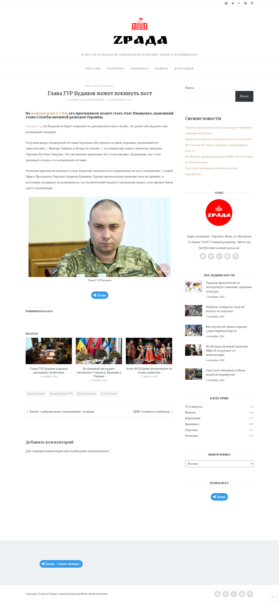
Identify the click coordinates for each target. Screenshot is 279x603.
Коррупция (184, 68)
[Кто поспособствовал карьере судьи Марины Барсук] (193, 330)
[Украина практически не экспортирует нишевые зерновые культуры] (193, 286)
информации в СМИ (49, 113)
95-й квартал (193, 407)
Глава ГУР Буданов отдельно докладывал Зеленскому (49, 371)
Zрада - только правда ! (62, 564)
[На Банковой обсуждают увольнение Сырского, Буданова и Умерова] (99, 351)
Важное (161, 68)
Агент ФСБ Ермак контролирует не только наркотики (149, 371)
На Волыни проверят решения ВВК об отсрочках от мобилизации (227, 350)
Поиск (189, 88)
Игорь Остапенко (87, 393)
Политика (115, 68)
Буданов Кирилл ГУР (61, 393)
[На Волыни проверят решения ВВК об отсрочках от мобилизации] (193, 350)
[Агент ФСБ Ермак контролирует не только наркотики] (149, 351)
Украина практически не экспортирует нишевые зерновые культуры (229, 287)
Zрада (101, 295)
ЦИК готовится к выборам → (153, 412)
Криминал (139, 68)
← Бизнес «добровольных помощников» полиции (60, 412)
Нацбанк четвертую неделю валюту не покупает (218, 139)
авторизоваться (98, 451)
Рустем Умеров (109, 393)
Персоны (93, 68)
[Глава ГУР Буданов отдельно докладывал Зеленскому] (49, 351)
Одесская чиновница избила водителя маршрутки (225, 372)
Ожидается (33, 126)
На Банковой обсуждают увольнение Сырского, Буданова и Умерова (99, 372)
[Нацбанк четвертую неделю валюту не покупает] (193, 310)
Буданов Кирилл (36, 393)
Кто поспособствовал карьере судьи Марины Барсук (226, 329)
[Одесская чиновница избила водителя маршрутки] (193, 374)
